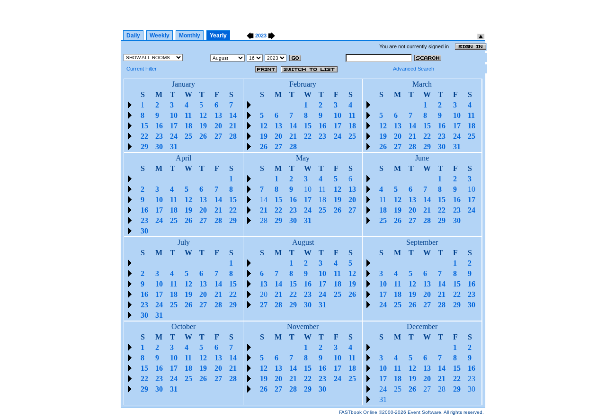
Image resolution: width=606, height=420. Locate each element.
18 (322, 200)
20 (263, 294)
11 (322, 189)
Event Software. (425, 412)
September (422, 242)
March (422, 84)
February (302, 84)
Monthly (189, 35)
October (183, 326)
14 (263, 200)
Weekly (159, 35)
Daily (133, 35)
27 (427, 389)
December (422, 326)
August (303, 242)
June (422, 158)
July (184, 242)
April (183, 158)
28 (263, 220)
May (303, 158)
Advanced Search (413, 68)
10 (308, 189)
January (183, 84)
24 (383, 389)
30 (471, 389)
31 (383, 399)
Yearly (218, 35)
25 (397, 389)
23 (471, 379)
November (303, 326)
